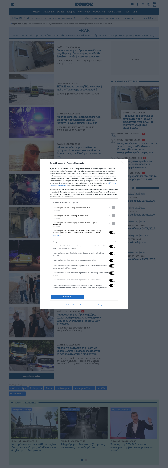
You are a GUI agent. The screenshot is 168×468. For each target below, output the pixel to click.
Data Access (84, 305)
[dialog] (84, 234)
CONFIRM (67, 297)
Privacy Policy (97, 305)
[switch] (112, 207)
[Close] (123, 163)
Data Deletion (71, 305)
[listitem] (84, 202)
